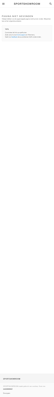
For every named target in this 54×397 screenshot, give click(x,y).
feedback (14, 37)
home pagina (21, 35)
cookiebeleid (7, 389)
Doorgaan (6, 393)
